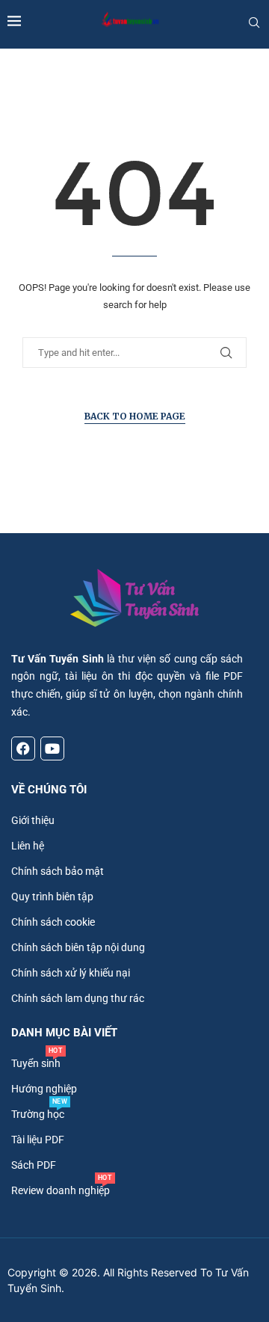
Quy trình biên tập (52, 896)
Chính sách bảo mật (57, 871)
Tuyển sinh (36, 1063)
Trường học (37, 1114)
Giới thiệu (33, 820)
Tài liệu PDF (37, 1139)
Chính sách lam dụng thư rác (77, 998)
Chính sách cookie (53, 922)
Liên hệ (27, 845)
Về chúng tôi (49, 790)
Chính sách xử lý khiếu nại (70, 973)
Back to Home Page (134, 416)
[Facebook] (23, 748)
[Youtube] (52, 748)
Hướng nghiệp (44, 1088)
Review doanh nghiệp (60, 1190)
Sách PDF (33, 1165)
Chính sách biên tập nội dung (78, 947)
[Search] (254, 22)
